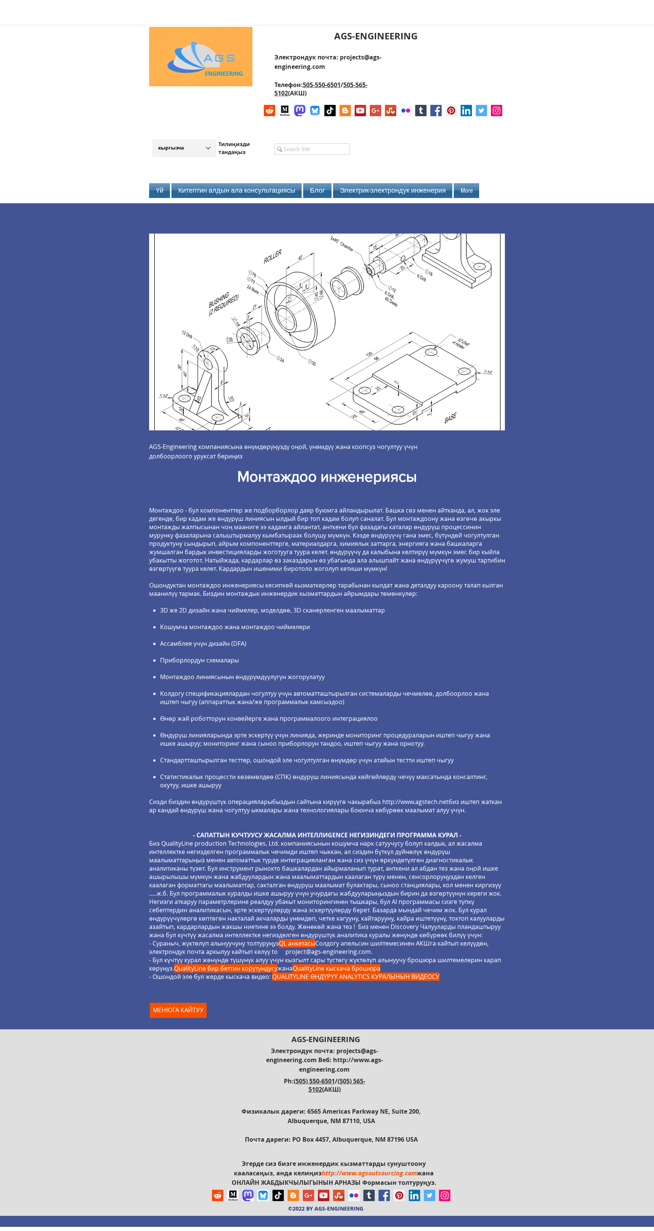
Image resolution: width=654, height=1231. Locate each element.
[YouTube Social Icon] (360, 110)
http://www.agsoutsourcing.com (369, 1173)
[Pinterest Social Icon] (451, 110)
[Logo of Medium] (284, 110)
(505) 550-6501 (314, 1081)
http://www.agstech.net (415, 802)
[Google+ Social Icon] (375, 110)
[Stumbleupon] (390, 110)
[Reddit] (269, 110)
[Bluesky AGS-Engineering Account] (315, 110)
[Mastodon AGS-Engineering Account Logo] (299, 110)
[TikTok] (330, 110)
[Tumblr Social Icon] (421, 110)
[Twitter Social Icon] (481, 110)
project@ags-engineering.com (328, 951)
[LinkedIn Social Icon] (466, 110)
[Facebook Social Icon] (436, 110)
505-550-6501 (322, 85)
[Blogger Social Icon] (345, 110)
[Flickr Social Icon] (405, 110)
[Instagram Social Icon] (496, 110)
